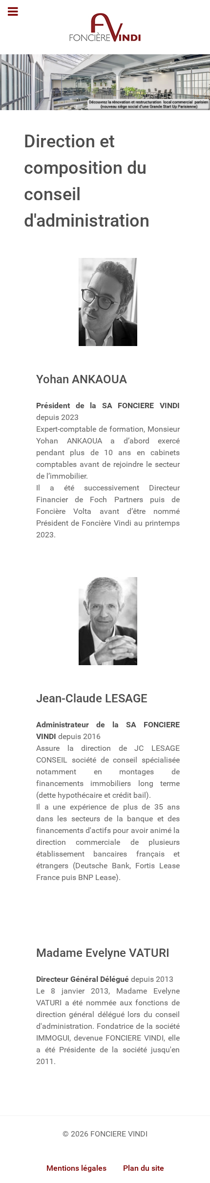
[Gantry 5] (105, 27)
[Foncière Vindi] (105, 81)
